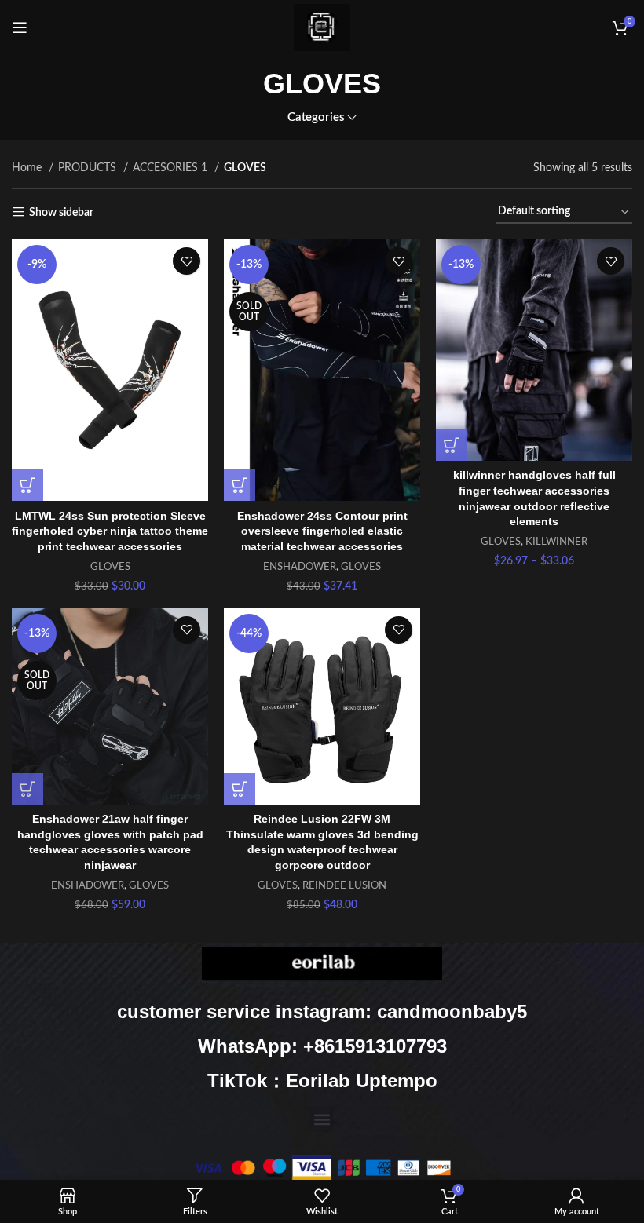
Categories (316, 117)
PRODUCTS (88, 167)
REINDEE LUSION (344, 885)
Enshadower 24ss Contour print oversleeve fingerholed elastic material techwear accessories (322, 531)
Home (28, 167)
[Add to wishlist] (186, 261)
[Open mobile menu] (19, 27)
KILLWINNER (556, 541)
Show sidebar (61, 212)
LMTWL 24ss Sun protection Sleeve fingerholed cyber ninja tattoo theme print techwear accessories (110, 531)
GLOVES (110, 566)
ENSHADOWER (299, 566)
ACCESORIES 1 (171, 167)
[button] (322, 1119)
